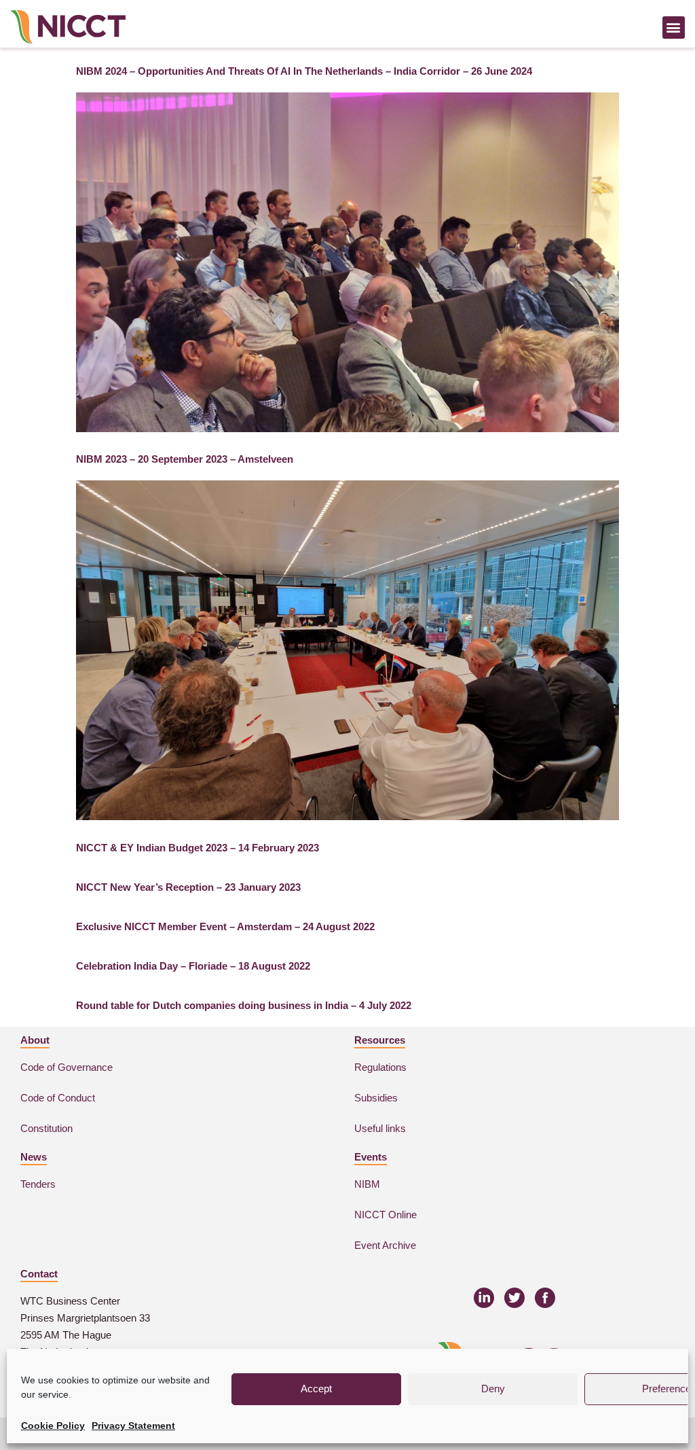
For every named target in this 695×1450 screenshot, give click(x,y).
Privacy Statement (133, 1425)
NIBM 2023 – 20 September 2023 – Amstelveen (184, 459)
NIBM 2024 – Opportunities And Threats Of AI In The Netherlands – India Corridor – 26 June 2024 (304, 71)
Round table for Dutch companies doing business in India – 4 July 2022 (243, 1005)
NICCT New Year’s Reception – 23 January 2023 (188, 887)
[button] (673, 27)
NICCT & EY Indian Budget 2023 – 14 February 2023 (197, 847)
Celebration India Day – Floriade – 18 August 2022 (193, 966)
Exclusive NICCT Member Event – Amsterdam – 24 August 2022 (225, 926)
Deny (493, 1388)
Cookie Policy (53, 1425)
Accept (316, 1388)
